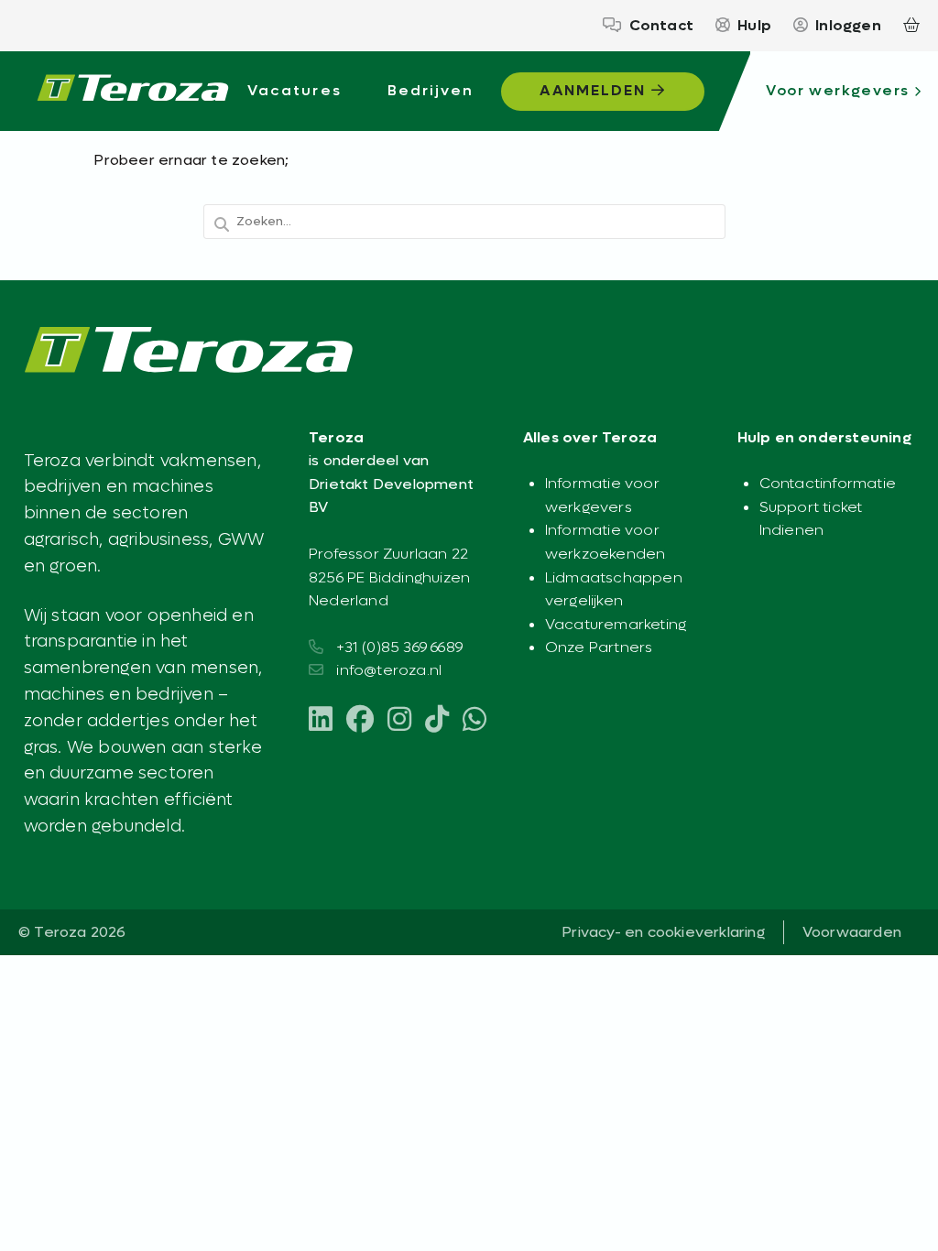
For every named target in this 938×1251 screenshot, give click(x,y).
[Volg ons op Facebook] (360, 720)
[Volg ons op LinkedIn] (321, 720)
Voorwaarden (851, 931)
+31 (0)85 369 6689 (399, 647)
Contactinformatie (827, 483)
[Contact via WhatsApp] (474, 720)
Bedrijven (430, 90)
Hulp (754, 25)
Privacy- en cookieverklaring (663, 931)
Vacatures (294, 90)
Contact (661, 25)
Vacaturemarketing (615, 624)
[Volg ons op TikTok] (437, 720)
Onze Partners (599, 647)
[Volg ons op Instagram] (399, 720)
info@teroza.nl (389, 670)
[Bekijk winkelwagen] (911, 26)
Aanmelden (595, 90)
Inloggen (848, 25)
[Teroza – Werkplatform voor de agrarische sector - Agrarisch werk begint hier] (133, 91)
